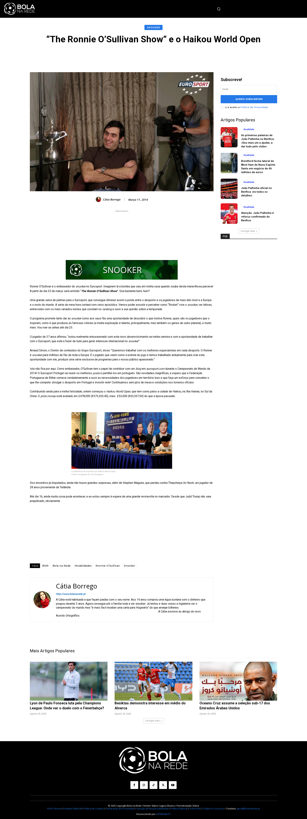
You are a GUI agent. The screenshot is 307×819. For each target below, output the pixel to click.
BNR (45, 565)
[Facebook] (134, 785)
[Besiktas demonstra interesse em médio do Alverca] (153, 681)
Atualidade (248, 129)
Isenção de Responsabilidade (153, 808)
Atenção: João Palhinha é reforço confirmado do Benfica (257, 216)
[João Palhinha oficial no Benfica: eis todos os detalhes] (229, 189)
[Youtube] (173, 785)
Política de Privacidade (254, 107)
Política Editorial (179, 808)
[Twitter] (163, 785)
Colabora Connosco (213, 808)
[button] (218, 8)
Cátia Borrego (111, 199)
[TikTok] (153, 785)
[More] (233, 54)
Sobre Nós (195, 808)
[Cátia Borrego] (99, 199)
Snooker (153, 27)
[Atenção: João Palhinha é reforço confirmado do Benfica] (229, 213)
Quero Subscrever (249, 99)
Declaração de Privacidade (120, 808)
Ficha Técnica (54, 808)
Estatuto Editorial (72, 808)
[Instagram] (144, 785)
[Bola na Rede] (20, 8)
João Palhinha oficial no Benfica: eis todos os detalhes (256, 191)
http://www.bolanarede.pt (70, 594)
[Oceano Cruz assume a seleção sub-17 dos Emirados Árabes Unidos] (238, 681)
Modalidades (83, 565)
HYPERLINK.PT (163, 814)
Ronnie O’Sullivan (108, 565)
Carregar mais (248, 230)
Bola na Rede (62, 565)
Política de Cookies (94, 808)
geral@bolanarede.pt (248, 808)
